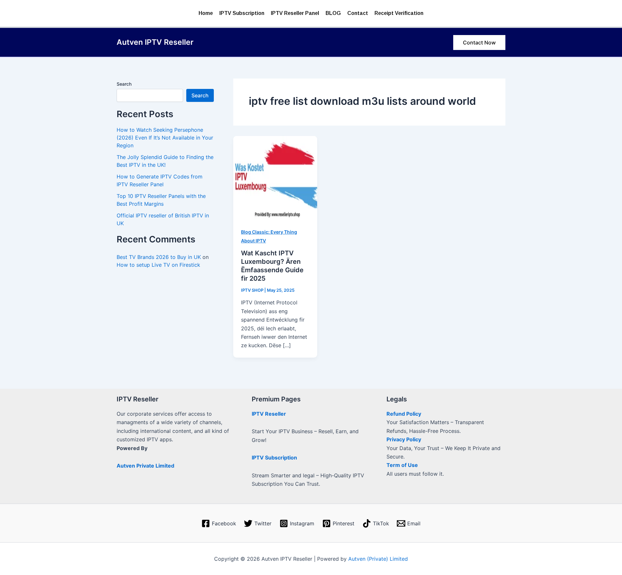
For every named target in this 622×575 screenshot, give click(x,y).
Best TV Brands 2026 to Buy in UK (159, 257)
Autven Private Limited (145, 465)
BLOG (333, 13)
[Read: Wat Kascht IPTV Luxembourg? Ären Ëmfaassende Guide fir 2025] (275, 177)
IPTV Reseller (269, 413)
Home (206, 13)
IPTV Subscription (241, 13)
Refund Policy (403, 413)
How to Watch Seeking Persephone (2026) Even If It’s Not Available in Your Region (165, 138)
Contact (357, 13)
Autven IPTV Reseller (155, 42)
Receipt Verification (398, 13)
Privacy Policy (403, 439)
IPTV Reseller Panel (295, 13)
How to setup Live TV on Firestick (158, 265)
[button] (479, 42)
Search (124, 84)
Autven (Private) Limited (378, 559)
